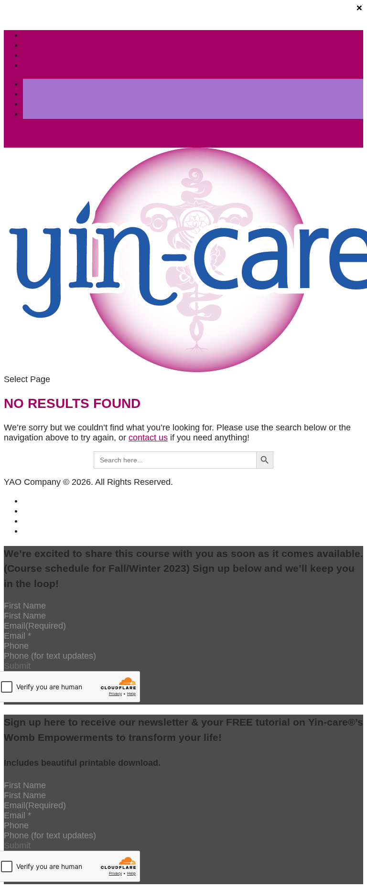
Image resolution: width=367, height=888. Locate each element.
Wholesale (43, 45)
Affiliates (39, 35)
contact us (148, 437)
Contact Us (44, 65)
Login (33, 55)
